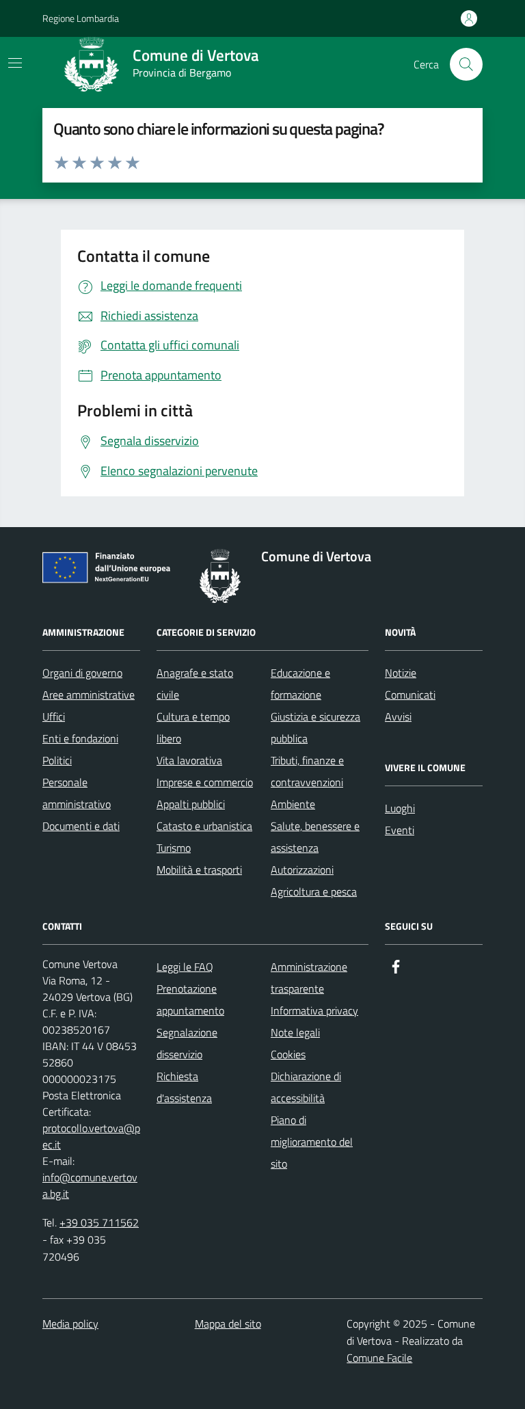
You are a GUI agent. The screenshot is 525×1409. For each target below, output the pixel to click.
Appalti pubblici (191, 804)
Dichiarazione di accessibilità (306, 1087)
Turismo (174, 848)
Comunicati (410, 694)
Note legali (295, 1032)
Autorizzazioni (302, 869)
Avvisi (398, 716)
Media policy (70, 1323)
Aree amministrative (88, 694)
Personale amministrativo (76, 793)
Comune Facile (379, 1358)
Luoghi (400, 808)
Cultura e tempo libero (193, 727)
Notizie (400, 673)
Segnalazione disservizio (187, 1043)
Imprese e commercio (205, 782)
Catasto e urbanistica (204, 826)
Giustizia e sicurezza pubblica (315, 727)
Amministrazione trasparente (309, 977)
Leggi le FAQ (185, 966)
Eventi (399, 830)
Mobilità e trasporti (199, 869)
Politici (57, 760)
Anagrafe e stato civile (195, 684)
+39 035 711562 (99, 1222)
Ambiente (293, 804)
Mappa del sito (228, 1323)
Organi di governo (82, 673)
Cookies (288, 1054)
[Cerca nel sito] (466, 64)
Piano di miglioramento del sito (312, 1142)
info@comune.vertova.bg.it (89, 1185)
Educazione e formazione (300, 684)
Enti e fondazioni (80, 738)
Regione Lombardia (80, 18)
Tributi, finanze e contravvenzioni (307, 771)
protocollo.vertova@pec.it (91, 1136)
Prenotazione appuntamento (190, 999)
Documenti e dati (81, 826)
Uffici (53, 716)
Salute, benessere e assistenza (315, 837)
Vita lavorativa (189, 760)
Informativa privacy (314, 1010)
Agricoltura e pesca (314, 891)
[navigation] (15, 63)
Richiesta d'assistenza (184, 1087)
